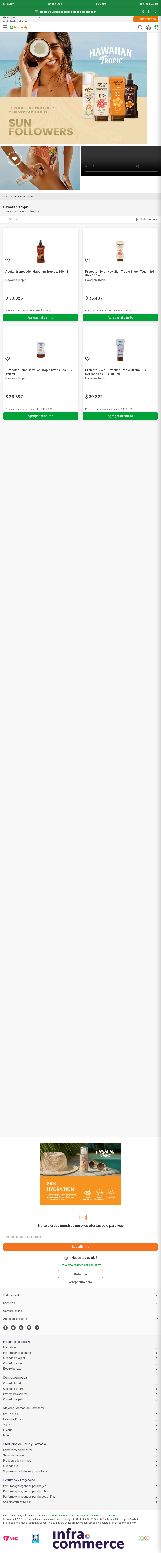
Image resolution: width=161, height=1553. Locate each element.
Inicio (5, 196)
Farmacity (8, 3)
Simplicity (100, 3)
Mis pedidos (148, 19)
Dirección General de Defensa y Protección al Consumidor (83, 1515)
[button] (143, 12)
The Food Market (149, 3)
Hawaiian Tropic (23, 196)
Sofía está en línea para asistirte (80, 1264)
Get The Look (55, 3)
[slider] (80, 8)
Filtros (12, 219)
